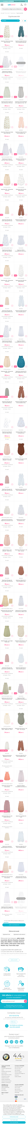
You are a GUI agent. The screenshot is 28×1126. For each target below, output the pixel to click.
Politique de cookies (6, 1076)
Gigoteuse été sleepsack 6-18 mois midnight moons (21, 907)
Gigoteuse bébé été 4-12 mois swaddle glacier (21, 847)
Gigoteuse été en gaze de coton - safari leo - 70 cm (7, 729)
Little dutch (20, 943)
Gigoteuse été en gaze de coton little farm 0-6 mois (7, 102)
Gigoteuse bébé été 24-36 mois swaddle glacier (21, 490)
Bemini (10, 940)
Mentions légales (18, 1071)
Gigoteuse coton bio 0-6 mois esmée (7, 786)
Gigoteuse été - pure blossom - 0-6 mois (7, 459)
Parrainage (17, 1092)
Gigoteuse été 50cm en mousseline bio (21, 159)
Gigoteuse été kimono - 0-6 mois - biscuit (21, 550)
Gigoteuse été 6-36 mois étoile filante (21, 281)
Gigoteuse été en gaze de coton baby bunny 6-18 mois (7, 907)
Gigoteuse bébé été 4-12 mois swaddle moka (21, 756)
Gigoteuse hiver (6, 934)
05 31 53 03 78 (21, 990)
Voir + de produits (14, 924)
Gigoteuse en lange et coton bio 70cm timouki (7, 72)
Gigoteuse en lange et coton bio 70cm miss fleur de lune (7, 160)
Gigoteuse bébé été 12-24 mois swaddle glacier (21, 311)
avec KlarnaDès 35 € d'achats (21, 975)
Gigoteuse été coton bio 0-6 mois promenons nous (7, 611)
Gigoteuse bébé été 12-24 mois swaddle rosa (21, 133)
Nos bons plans (18, 1068)
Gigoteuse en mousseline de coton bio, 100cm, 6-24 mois (21, 611)
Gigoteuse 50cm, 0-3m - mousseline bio (21, 432)
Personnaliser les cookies (6, 1074)
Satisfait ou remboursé (6, 1082)
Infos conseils (17, 1087)
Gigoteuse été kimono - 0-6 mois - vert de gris (21, 729)
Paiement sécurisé (19, 1094)
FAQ (2, 1094)
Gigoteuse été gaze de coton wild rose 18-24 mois (7, 668)
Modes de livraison (5, 1077)
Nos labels (4, 1088)
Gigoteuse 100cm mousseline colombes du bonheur (21, 786)
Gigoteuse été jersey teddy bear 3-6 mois (7, 42)
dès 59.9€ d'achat (7, 974)
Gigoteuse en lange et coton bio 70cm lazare (7, 251)
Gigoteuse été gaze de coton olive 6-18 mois (7, 402)
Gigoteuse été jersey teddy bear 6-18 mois (7, 133)
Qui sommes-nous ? (19, 1067)
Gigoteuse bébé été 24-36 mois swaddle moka (21, 402)
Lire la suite (14, 960)
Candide (15, 942)
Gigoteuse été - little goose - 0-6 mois (7, 190)
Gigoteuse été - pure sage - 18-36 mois (7, 641)
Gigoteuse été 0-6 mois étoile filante (21, 190)
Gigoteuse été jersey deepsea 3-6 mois (7, 756)
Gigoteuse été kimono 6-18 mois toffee (21, 459)
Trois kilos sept (14, 945)
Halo (2, 943)
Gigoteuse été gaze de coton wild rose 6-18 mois (7, 581)
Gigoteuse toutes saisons (19, 934)
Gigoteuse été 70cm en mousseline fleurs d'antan (21, 877)
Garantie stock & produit (6, 1081)
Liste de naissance (18, 1086)
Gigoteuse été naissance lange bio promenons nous (7, 520)
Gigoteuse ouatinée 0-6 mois (21, 816)
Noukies (16, 940)
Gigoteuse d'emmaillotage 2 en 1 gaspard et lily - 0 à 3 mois (21, 102)
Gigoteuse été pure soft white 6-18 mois (7, 816)
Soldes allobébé (18, 1076)
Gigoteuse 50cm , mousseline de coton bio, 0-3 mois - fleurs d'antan (21, 251)
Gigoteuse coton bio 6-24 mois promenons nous (7, 699)
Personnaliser (14, 1116)
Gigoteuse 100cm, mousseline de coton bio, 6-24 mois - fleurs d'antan (21, 342)
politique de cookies (19, 1114)
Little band (12, 943)
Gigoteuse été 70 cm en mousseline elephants (21, 72)
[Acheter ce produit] (12, 36)
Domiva (21, 942)
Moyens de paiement (6, 1079)
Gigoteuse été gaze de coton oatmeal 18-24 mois (7, 311)
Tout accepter (14, 1122)
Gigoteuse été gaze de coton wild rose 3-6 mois (7, 490)
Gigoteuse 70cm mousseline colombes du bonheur (21, 699)
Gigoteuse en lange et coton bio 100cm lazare (7, 341)
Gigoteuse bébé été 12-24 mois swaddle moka (21, 220)
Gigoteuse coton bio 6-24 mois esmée (7, 877)
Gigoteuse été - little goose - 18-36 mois (7, 372)
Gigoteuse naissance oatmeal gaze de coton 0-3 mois (7, 847)
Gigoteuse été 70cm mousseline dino (20, 520)
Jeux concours (17, 1089)
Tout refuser (14, 1120)
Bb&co (10, 942)
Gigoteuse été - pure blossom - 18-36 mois (7, 550)
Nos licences (4, 1090)
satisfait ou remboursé (7, 989)
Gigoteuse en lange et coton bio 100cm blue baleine (7, 433)
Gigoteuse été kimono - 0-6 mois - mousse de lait (21, 641)
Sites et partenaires (5, 1087)
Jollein (6, 943)
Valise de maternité (18, 1090)
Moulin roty (4, 945)
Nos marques (17, 1070)
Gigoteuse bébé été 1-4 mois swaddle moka (21, 581)
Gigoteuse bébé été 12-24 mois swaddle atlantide (21, 42)
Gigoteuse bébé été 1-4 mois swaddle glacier (21, 668)
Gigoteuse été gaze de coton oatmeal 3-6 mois (7, 220)
